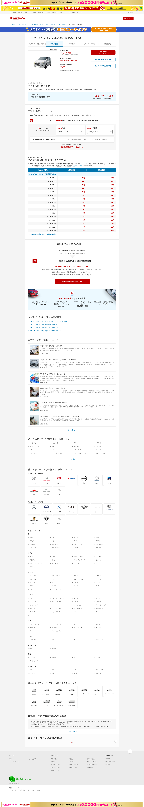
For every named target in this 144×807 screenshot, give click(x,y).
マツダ (31, 541)
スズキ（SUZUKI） (51, 25)
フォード (54, 579)
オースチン (99, 608)
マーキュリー (100, 579)
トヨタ (31, 537)
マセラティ (32, 627)
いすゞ (54, 541)
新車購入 (71, 759)
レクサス (76, 547)
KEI (75, 443)
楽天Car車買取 (77, 166)
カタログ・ (36, 44)
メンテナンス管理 (55, 764)
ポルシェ (98, 560)
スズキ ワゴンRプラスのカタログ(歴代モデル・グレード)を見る (47, 321)
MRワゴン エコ (34, 446)
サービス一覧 (12, 790)
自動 (107, 44)
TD (75, 670)
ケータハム (77, 605)
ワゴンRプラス (63, 25)
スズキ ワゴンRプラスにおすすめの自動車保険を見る (44, 331)
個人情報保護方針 (110, 761)
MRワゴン (99, 443)
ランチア (54, 627)
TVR (30, 598)
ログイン (129, 18)
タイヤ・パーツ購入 (74, 764)
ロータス (76, 601)
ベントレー (32, 601)
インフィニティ (56, 589)
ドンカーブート (101, 670)
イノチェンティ (56, 631)
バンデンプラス (56, 608)
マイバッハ (55, 563)
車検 (72, 44)
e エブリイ (32, 443)
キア (75, 657)
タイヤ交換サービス (92, 764)
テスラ (31, 586)
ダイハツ (32, 544)
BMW (53, 556)
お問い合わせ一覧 (24, 790)
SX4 (53, 446)
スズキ (98, 541)
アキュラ (98, 547)
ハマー (31, 589)
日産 (53, 537)
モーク (31, 615)
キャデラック (33, 575)
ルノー (76, 640)
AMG (31, 556)
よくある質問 (32, 759)
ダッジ (76, 586)
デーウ (54, 657)
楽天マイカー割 (55, 770)
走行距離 (92, 128)
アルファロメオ (34, 624)
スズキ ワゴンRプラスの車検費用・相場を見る (42, 324)
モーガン (32, 608)
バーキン (32, 673)
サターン (76, 575)
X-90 (30, 450)
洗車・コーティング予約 (93, 762)
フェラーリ (99, 624)
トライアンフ (56, 612)
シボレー (98, 575)
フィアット (77, 624)
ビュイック (32, 579)
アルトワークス (101, 453)
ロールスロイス (34, 605)
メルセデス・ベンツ (35, 563)
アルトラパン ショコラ (81, 453)
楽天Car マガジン (55, 767)
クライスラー (56, 575)
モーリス (32, 612)
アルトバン (99, 450)
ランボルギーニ (78, 627)
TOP (10, 759)
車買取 (54, 44)
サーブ (31, 648)
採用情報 (108, 764)
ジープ (54, 586)
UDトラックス (56, 547)
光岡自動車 (55, 544)
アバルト (32, 631)
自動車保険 (90, 767)
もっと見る (71, 430)
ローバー (98, 601)
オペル (54, 560)
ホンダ (76, 537)
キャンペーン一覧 (14, 762)
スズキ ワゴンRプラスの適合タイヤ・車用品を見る (44, 327)
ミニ (97, 563)
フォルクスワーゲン (80, 560)
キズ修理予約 (72, 762)
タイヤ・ (89, 44)
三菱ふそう (32, 547)
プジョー (54, 640)
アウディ (32, 560)
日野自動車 (99, 544)
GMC (97, 586)
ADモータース (33, 661)
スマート (98, 556)
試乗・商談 (54, 759)
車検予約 (53, 762)
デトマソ (98, 627)
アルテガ (32, 567)
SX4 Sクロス (78, 446)
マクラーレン (78, 608)
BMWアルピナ (78, 556)
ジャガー (76, 598)
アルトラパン (33, 453)
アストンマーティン (58, 598)
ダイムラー (99, 598)
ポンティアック (78, 579)
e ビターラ (55, 443)
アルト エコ (77, 450)
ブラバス (76, 563)
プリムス (98, 582)
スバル (76, 541)
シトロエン (32, 640)
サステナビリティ (36, 790)
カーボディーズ (101, 605)
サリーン (76, 582)
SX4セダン (99, 446)
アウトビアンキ (56, 624)
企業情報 (108, 758)
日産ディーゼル (78, 544)
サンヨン (98, 657)
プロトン (54, 670)
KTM (75, 673)
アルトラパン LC (57, 453)
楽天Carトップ (16, 25)
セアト (54, 673)
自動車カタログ (73, 767)
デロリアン (55, 582)
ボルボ (54, 648)
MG (75, 612)
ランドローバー (56, 601)
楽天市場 (130, 12)
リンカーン (32, 582)
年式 (61, 128)
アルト (54, 450)
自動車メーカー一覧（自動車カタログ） (32, 25)
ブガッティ (99, 640)
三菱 (97, 537)
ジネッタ (54, 605)
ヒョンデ (32, 657)
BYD (30, 670)
